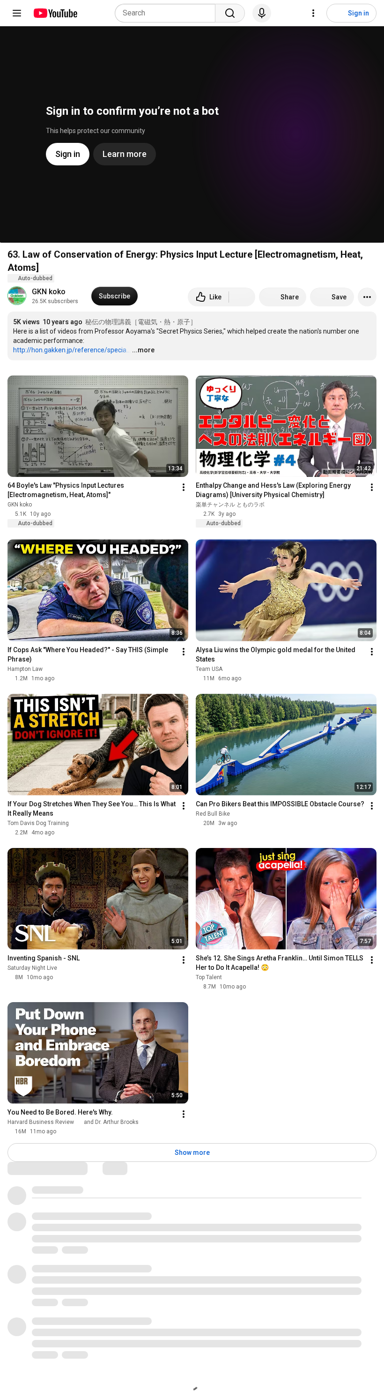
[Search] (230, 13)
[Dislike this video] (242, 297)
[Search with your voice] (261, 13)
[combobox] (168, 13)
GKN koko (49, 291)
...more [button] (143, 350)
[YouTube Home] (55, 13)
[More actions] (367, 297)
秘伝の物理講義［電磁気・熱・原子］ (141, 322)
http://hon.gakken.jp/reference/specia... (72, 350)
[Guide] (16, 13)
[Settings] (313, 13)
